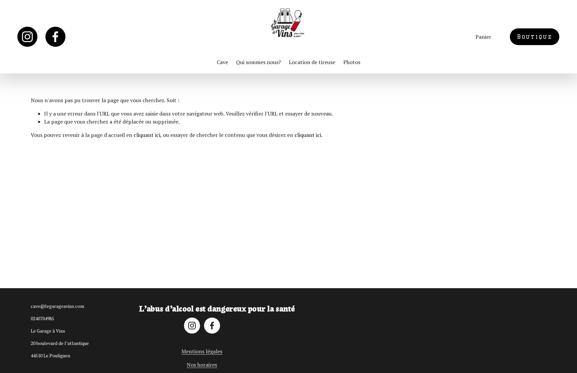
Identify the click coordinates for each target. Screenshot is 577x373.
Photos (351, 62)
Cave (222, 62)
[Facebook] (55, 37)
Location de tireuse (312, 62)
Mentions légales (201, 351)
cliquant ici (147, 135)
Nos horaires (202, 364)
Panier (483, 36)
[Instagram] (27, 37)
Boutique (535, 37)
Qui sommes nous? (258, 62)
